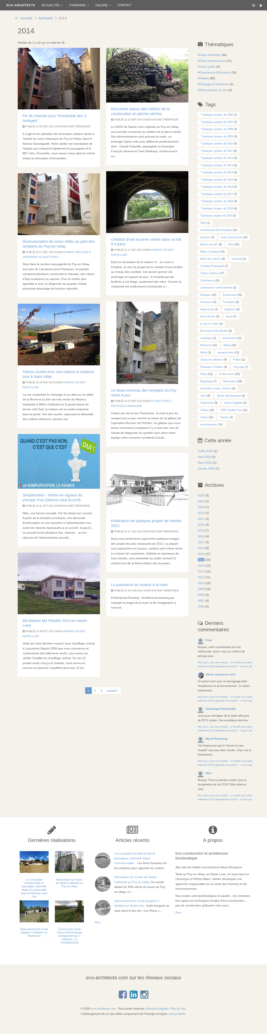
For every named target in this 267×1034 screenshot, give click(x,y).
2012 (201, 571)
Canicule (237, 258)
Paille (236, 359)
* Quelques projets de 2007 (216, 122)
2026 (203, 222)
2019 (201, 530)
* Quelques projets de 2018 (216, 201)
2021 (201, 518)
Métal (203, 352)
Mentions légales (157, 1008)
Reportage (206, 381)
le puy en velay (209, 323)
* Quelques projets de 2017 (216, 194)
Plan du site (178, 1008)
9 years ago (246, 799)
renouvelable (176, 1013)
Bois (231, 244)
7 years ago (246, 700)
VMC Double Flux (231, 410)
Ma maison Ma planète (214, 330)
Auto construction (231, 237)
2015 (201, 554)
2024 (201, 501)
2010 (201, 583)
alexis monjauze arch (220, 674)
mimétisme (229, 338)
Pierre (203, 374)
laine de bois (207, 316)
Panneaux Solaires (211, 366)
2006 (201, 606)
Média (227, 345)
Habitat (69, 252)
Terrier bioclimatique (229, 395)
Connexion (260, 5)
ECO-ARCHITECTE (20, 5)
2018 (201, 536)
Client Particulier (210, 55)
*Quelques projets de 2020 (216, 215)
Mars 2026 (205, 462)
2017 (201, 542)
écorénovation (208, 424)
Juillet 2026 (205, 451)
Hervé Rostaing (216, 738)
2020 (201, 524)
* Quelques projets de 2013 (216, 165)
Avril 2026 (204, 456)
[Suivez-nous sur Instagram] (144, 997)
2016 (201, 548)
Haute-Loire (207, 309)
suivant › (112, 690)
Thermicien (207, 402)
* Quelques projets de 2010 (216, 143)
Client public (49, 257)
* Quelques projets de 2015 (216, 179)
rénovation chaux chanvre (215, 388)
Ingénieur (230, 309)
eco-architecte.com (103, 1008)
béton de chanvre (210, 258)
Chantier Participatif (212, 266)
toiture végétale (233, 402)
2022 (201, 513)
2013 (201, 565)
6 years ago (246, 666)
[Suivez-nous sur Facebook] (123, 997)
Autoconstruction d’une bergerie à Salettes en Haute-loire (34, 933)
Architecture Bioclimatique (216, 230)
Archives (45, 18)
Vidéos (204, 410)
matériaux (206, 338)
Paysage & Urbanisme (127, 406)
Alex (208, 773)
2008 (201, 594)
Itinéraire (77, 5)
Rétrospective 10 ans (213, 90)
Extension (206, 302)
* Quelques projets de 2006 (216, 114)
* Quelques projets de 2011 (216, 150)
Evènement (230, 294)
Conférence (207, 280)
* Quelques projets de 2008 (216, 129)
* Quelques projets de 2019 (216, 208)
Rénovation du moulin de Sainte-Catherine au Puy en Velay (69, 883)
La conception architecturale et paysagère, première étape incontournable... (134, 858)
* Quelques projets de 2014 (216, 172)
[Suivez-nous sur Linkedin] (133, 997)
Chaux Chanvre (209, 273)
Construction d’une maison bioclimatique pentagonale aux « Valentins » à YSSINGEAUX (69, 936)
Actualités (51, 5)
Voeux (204, 417)
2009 (201, 589)
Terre (203, 395)
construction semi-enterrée (216, 287)
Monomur (206, 345)
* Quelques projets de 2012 (216, 157)
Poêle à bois (226, 374)
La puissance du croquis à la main (139, 585)
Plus (98, 922)
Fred (208, 640)
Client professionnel (212, 60)
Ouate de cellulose (211, 359)
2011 (201, 577)
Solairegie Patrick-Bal (220, 708)
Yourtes (224, 417)
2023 (201, 507)
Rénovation (230, 381)
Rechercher (253, 5)
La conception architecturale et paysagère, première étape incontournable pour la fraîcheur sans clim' (34, 888)
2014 (201, 559)
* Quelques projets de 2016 (216, 186)
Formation (229, 302)
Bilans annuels (209, 244)
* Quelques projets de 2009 (216, 136)
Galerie (102, 5)
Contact (125, 5)
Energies (205, 294)
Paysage (238, 366)
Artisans (205, 237)
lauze (229, 316)
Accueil (26, 18)
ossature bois (225, 352)
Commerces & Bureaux (214, 72)
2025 (201, 495)
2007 (201, 600)
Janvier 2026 (206, 468)
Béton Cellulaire (209, 251)
